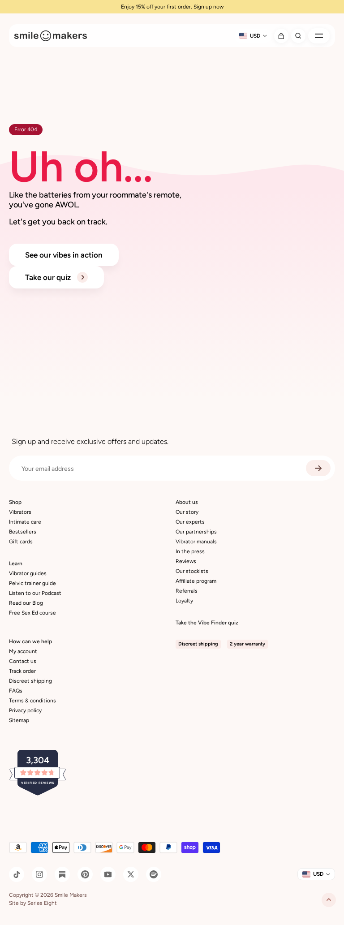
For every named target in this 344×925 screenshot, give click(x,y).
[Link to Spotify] (153, 874)
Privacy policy (25, 710)
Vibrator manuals (196, 541)
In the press (190, 551)
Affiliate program (196, 581)
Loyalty (184, 601)
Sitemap (19, 720)
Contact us (22, 661)
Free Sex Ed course (32, 613)
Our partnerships (196, 532)
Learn (15, 563)
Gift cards (21, 541)
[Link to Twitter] (130, 874)
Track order (22, 671)
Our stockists (192, 571)
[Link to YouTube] (108, 874)
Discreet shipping (30, 681)
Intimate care (25, 522)
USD (255, 36)
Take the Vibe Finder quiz (207, 623)
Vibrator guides (28, 573)
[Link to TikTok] (16, 874)
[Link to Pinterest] (85, 874)
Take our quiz (49, 277)
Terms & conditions (32, 700)
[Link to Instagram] (39, 874)
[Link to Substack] (62, 874)
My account (23, 651)
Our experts (190, 522)
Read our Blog (26, 603)
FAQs (15, 691)
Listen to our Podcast (35, 593)
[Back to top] (329, 900)
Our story (187, 512)
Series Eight (42, 903)
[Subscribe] (318, 468)
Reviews (186, 561)
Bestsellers (22, 532)
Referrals (187, 591)
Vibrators (20, 512)
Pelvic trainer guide (32, 583)
